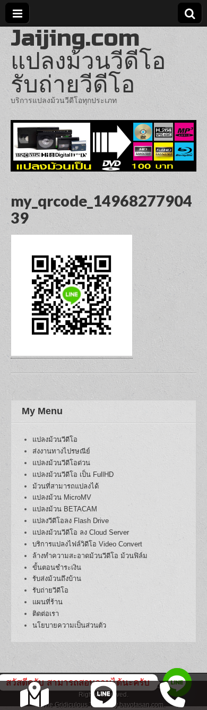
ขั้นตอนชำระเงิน (56, 567)
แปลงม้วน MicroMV (61, 497)
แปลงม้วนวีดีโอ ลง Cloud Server (80, 532)
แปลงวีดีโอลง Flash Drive (70, 521)
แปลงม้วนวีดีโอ (54, 439)
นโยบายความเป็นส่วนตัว (69, 625)
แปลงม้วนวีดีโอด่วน (61, 463)
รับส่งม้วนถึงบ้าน (56, 579)
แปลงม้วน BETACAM (64, 509)
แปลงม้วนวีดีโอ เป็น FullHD (73, 474)
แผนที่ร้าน (47, 602)
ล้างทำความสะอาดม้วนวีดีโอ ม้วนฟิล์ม (90, 556)
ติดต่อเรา (45, 614)
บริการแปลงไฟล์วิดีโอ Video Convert (87, 544)
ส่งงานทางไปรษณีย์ (61, 451)
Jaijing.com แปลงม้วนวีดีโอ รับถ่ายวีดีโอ (88, 61)
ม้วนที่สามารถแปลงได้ (65, 486)
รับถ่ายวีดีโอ (50, 590)
